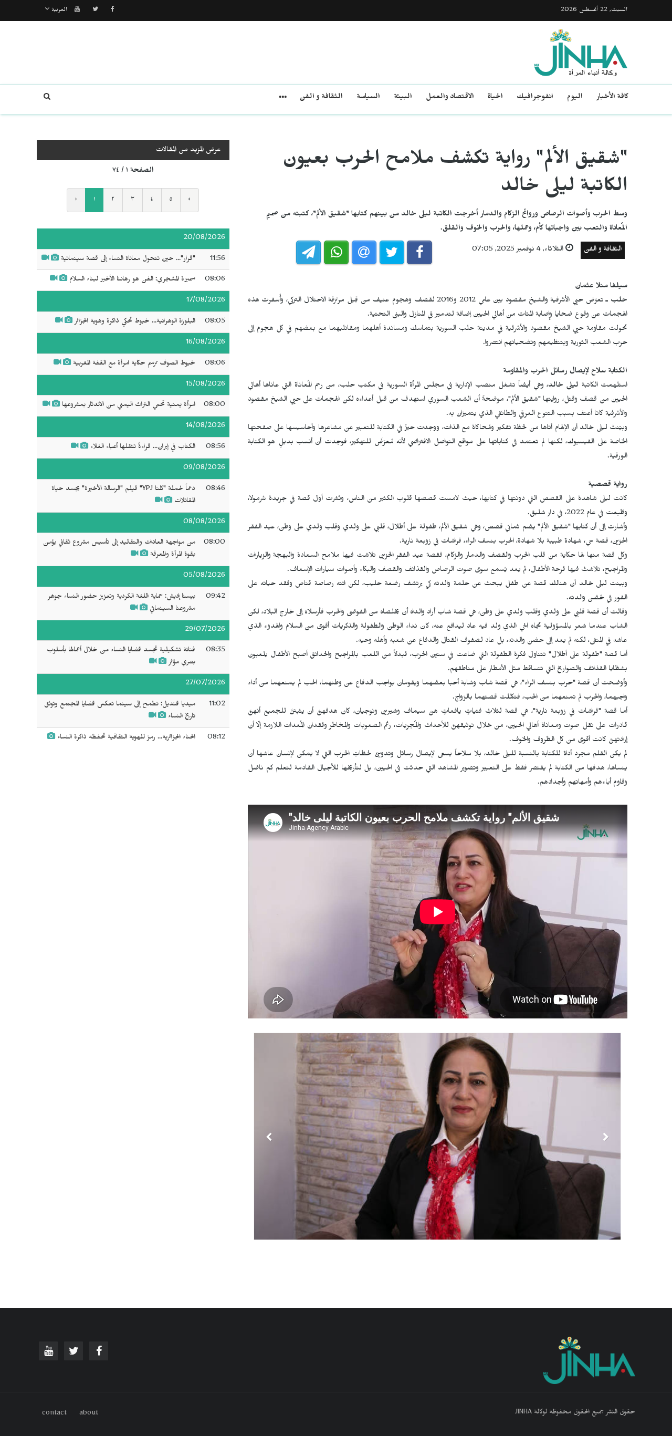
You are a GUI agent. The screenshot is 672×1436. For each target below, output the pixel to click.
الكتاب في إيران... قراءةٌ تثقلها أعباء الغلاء (142, 447)
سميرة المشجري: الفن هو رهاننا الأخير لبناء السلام (132, 280)
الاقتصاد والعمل (450, 97)
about (88, 1414)
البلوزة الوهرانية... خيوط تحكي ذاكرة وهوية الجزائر (135, 322)
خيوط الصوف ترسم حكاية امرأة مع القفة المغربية (134, 364)
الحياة (495, 97)
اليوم (575, 97)
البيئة (403, 97)
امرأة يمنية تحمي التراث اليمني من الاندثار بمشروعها (128, 405)
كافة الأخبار (612, 97)
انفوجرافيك (535, 97)
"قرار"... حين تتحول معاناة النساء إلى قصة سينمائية (128, 259)
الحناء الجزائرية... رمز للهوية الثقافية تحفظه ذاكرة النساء (126, 738)
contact (54, 1414)
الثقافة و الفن (321, 97)
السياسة (368, 97)
